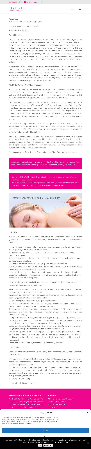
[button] (87, 412)
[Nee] (88, 443)
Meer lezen (48, 445)
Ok (40, 445)
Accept (45, 430)
